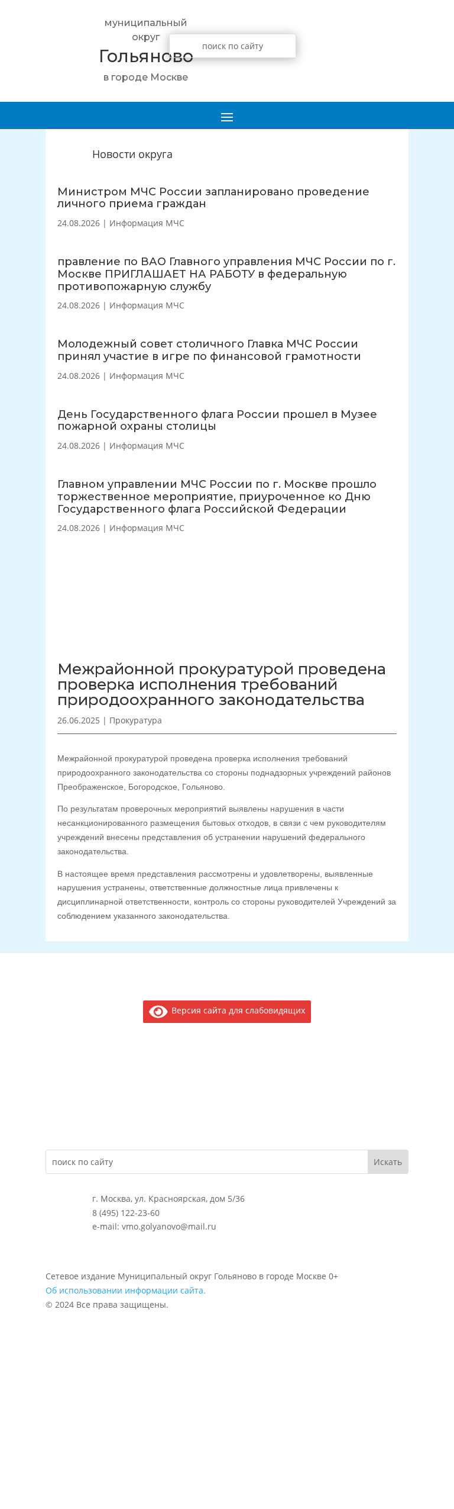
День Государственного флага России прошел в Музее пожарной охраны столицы (217, 420)
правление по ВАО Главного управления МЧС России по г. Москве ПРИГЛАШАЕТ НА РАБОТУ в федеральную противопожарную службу (226, 274)
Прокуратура (135, 720)
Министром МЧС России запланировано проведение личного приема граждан (213, 198)
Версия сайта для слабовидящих (236, 1010)
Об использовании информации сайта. (126, 1290)
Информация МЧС (146, 223)
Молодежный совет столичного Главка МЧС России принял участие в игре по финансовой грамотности (209, 350)
